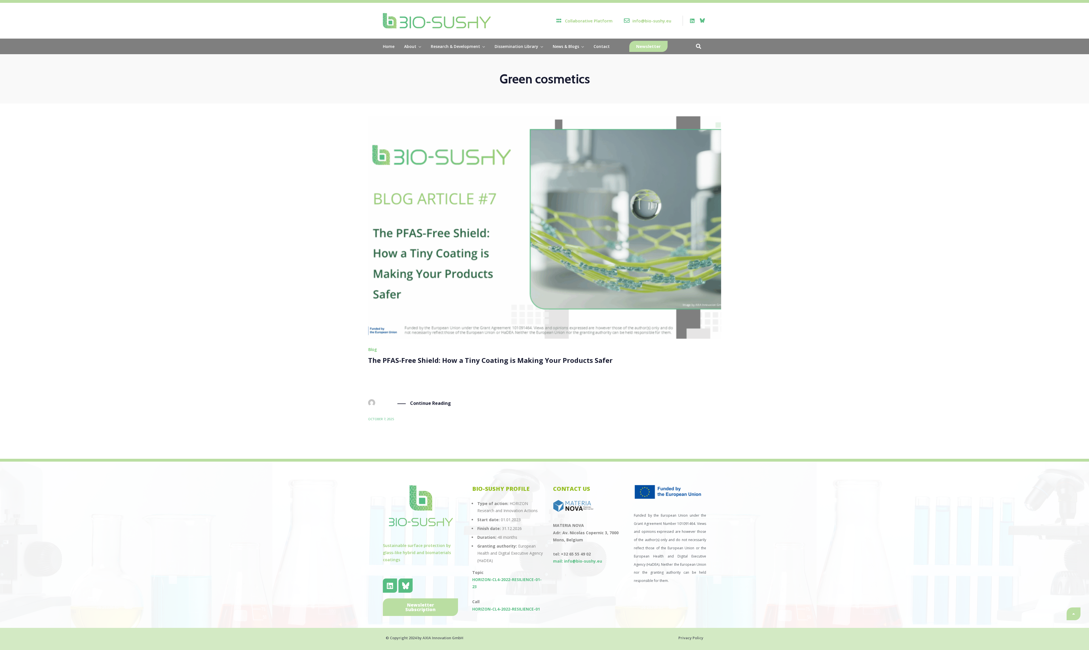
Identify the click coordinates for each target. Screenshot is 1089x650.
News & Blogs (566, 46)
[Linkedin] (692, 21)
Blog (372, 349)
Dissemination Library (516, 46)
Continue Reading (430, 403)
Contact (602, 46)
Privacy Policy (690, 637)
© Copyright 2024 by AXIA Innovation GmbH (424, 637)
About (410, 46)
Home (388, 46)
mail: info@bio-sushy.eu (577, 561)
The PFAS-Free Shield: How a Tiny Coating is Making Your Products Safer (490, 360)
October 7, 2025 (381, 419)
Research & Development (455, 46)
